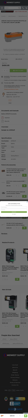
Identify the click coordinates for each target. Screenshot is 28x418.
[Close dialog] (27, 202)
